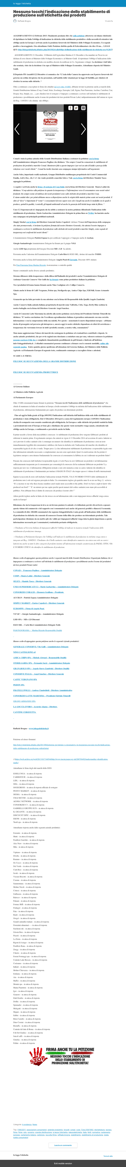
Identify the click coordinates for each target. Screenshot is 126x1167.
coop (78, 1130)
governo (31, 1132)
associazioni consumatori (37, 1130)
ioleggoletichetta (75, 1132)
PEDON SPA (18, 684)
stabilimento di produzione (92, 1135)
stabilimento (76, 1135)
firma (15, 1132)
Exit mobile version (63, 1163)
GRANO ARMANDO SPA (24, 701)
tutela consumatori (20, 1137)
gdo (25, 1132)
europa (108, 1130)
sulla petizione (79, 35)
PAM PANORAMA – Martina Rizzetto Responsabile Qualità (37, 630)
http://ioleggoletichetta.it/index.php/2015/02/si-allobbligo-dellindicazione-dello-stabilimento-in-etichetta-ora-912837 (65, 49)
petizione (41, 1135)
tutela (106, 1135)
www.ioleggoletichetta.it (39, 728)
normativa (96, 1132)
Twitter (91, 213)
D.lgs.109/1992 (87, 1130)
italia (85, 1132)
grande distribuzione (43, 1132)
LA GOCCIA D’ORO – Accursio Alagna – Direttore (35, 706)
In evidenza (27, 1124)
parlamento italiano (28, 1135)
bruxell (66, 1130)
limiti (89, 1132)
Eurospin (73, 259)
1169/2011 (21, 1130)
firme (20, 1132)
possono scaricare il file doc (24, 339)
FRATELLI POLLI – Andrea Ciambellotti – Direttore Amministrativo (42, 690)
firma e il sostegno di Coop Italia (51, 186)
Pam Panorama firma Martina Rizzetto (31, 265)
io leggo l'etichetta (60, 1132)
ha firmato (54, 279)
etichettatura (99, 1130)
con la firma (94, 158)
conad (72, 1130)
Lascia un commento (63, 1145)
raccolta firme (51, 1135)
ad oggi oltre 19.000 (62, 86)
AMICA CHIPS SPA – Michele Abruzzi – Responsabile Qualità (39, 657)
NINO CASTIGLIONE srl (24, 652)
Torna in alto (108, 1156)
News (34, 1124)
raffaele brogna (64, 1135)
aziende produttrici (55, 1130)
